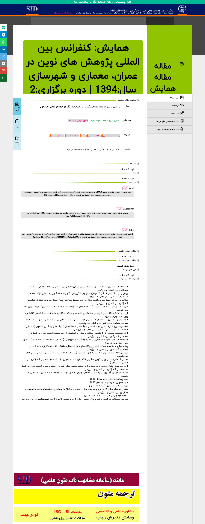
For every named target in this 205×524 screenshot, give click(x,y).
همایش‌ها (148, 13)
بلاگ (124, 13)
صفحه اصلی (168, 13)
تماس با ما (97, 13)
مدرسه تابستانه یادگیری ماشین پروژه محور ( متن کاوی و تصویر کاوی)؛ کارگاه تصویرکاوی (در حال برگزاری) (74, 399)
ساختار (117, 13)
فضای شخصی (72, 135)
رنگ (83, 135)
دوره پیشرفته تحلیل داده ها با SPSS (109, 379)
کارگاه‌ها (131, 13)
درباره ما (108, 13)
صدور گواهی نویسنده (78, 120)
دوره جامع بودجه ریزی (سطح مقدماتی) (108, 385)
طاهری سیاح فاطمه (111, 120)
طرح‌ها (139, 13)
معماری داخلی (57, 135)
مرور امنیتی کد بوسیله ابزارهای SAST (108, 382)
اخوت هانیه (96, 120)
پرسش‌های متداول (83, 13)
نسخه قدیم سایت (63, 13)
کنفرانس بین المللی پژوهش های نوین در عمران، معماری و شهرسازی (83, 62)
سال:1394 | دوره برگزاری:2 (83, 90)
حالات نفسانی (94, 135)
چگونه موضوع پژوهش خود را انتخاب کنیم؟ (106, 395)
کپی (125, 188)
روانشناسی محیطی (111, 135)
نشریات (157, 13)
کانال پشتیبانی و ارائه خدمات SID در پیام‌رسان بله (102, 2)
